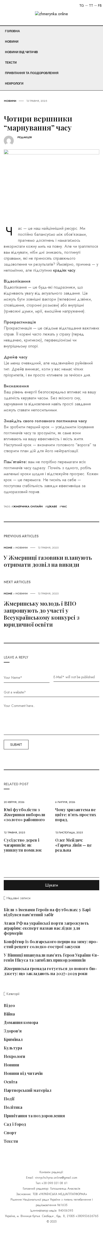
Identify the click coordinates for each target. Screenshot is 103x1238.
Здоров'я (13, 1030)
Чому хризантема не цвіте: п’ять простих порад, (75, 814)
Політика (13, 1107)
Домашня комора (21, 1022)
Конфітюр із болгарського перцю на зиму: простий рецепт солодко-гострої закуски (51, 944)
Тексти (11, 62)
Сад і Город (15, 1124)
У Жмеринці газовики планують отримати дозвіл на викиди (48, 561)
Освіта (10, 1081)
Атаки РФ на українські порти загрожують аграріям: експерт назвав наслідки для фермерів (46, 928)
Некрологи (14, 83)
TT (91, 5)
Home (8, 548)
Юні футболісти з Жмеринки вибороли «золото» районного (24, 814)
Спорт (10, 1132)
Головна (12, 31)
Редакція (25, 137)
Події (9, 1098)
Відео (9, 1005)
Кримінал (13, 1039)
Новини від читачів (21, 52)
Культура (13, 1047)
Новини (11, 41)
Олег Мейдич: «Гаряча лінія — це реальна (73, 845)
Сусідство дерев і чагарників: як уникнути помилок (23, 845)
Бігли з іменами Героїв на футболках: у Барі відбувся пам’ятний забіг (47, 912)
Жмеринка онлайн (28, 506)
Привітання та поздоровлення (31, 73)
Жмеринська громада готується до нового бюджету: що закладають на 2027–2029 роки (50, 971)
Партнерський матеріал (27, 1090)
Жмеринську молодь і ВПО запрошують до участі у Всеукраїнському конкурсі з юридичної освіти (42, 614)
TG (81, 5)
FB (100, 5)
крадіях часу (64, 270)
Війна (9, 1014)
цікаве (52, 506)
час (64, 506)
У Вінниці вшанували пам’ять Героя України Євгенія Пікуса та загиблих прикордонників (51, 957)
